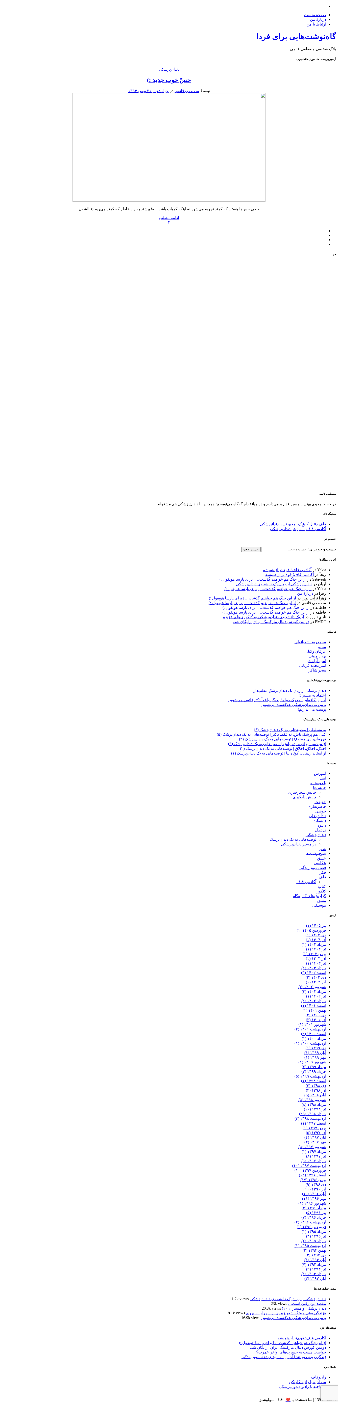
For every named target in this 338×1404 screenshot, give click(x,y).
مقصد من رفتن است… (307, 1303)
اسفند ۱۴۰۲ (313, 973)
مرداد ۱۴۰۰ (314, 1038)
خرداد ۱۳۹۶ (313, 1217)
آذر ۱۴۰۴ (316, 940)
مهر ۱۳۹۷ (315, 1142)
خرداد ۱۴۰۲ (313, 1001)
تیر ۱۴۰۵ (316, 925)
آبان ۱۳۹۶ (314, 1194)
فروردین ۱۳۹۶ (311, 1227)
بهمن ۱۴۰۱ (314, 1010)
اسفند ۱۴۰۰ (313, 1034)
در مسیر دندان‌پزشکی (298, 844)
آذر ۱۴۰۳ (316, 958)
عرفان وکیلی (315, 651)
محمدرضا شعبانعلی (310, 642)
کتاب (322, 886)
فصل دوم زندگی (312, 867)
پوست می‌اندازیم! (312, 709)
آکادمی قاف (306, 882)
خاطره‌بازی (317, 806)
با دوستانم (318, 783)
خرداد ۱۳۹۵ (313, 1241)
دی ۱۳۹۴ (316, 1255)
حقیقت (320, 802)
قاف (322, 877)
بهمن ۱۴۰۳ (314, 954)
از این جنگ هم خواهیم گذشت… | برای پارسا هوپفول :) (263, 579)
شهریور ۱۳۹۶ (312, 1203)
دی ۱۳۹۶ (316, 1184)
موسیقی (319, 905)
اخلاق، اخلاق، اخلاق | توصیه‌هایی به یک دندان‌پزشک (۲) (283, 748)
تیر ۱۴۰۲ (316, 996)
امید (323, 778)
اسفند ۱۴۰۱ (313, 1005)
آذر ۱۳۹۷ (316, 1133)
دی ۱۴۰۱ (316, 1015)
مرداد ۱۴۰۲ (314, 991)
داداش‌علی (317, 816)
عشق (321, 858)
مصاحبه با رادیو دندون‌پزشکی (302, 1386)
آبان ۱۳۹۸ (315, 1095)
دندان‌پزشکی (169, 69)
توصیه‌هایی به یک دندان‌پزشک (293, 839)
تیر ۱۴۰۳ (316, 963)
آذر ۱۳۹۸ (316, 1090)
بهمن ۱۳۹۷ (314, 1128)
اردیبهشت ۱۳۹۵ (310, 1245)
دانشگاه (320, 820)
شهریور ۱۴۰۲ (312, 987)
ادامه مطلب (169, 218)
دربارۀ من (318, 19)
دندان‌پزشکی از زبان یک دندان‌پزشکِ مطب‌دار (289, 690)
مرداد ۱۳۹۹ (314, 1067)
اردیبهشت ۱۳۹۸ (310, 1118)
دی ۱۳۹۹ (316, 1048)
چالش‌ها (319, 787)
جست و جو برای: (321, 549)
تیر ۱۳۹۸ (315, 1109)
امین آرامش (316, 661)
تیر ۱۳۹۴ (316, 1269)
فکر (323, 872)
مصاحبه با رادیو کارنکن (307, 1382)
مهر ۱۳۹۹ (315, 1057)
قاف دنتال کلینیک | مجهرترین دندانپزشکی (293, 524)
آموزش (320, 773)
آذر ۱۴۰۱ (316, 1020)
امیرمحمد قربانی (312, 665)
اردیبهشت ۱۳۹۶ (310, 1222)
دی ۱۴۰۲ (316, 977)
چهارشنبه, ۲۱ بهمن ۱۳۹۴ (148, 91)
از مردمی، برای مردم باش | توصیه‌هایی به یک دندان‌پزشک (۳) (277, 744)
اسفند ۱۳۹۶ (312, 1175)
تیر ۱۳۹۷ (316, 1156)
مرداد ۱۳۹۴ (314, 1264)
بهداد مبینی (317, 656)
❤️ (288, 1400)
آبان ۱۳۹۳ (315, 1278)
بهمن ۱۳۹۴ (314, 1250)
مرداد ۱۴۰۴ (314, 944)
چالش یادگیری (304, 797)
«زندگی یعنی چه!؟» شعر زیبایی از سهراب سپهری (286, 1313)
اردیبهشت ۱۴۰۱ (310, 1029)
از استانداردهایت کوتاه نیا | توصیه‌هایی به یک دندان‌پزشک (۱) (278, 753)
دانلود (321, 825)
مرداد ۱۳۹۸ (314, 1104)
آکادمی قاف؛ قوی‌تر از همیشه (287, 570)
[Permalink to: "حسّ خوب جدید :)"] (169, 200)
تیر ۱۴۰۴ (316, 949)
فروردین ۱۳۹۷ (310, 1170)
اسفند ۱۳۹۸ (313, 1081)
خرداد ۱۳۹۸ (312, 1114)
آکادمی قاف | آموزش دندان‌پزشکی (298, 529)
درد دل (320, 830)
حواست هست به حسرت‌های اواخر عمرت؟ (291, 1352)
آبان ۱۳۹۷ (315, 1137)
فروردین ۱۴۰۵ (311, 930)
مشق (321, 900)
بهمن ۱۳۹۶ (313, 1180)
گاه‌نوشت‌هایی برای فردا (296, 36)
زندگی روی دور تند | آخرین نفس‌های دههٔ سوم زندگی (283, 1357)
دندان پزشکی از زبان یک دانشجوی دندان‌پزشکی (274, 584)
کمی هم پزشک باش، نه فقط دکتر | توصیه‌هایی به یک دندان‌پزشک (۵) (271, 734)
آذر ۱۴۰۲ (316, 982)
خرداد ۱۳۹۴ (313, 1274)
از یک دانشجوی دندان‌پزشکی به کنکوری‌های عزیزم (263, 617)
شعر (322, 849)
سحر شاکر (317, 670)
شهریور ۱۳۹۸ (312, 1100)
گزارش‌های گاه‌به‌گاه (309, 896)
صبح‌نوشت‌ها (316, 853)
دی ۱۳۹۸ (316, 1085)
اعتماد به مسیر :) (312, 695)
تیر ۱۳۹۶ (316, 1213)
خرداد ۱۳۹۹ (313, 1071)
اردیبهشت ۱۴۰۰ (310, 1043)
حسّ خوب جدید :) (169, 80)
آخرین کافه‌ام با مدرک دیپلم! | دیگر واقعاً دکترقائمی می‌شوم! (277, 700)
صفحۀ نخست (315, 15)
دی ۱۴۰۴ (316, 935)
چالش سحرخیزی (302, 792)
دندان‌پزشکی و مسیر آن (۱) (304, 1308)
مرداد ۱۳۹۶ (314, 1208)
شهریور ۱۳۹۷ (312, 1147)
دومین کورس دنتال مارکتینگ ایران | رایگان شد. (271, 622)
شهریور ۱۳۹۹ (312, 1062)
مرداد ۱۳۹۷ (314, 1151)
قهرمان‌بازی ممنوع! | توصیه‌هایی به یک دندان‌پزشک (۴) (282, 739)
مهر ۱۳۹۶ (314, 1198)
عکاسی (320, 863)
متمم (322, 647)
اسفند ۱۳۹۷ (313, 1123)
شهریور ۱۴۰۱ (312, 1024)
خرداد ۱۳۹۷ (313, 1161)
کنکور (321, 891)
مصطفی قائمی (186, 91)
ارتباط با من (316, 24)
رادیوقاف (318, 1377)
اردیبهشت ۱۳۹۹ (310, 1076)
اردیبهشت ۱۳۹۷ (309, 1165)
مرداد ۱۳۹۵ (314, 1231)
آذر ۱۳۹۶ (315, 1189)
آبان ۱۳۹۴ (315, 1260)
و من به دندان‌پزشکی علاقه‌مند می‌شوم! (293, 704)
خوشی (320, 811)
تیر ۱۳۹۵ (316, 1236)
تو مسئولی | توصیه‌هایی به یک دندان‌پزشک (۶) (290, 730)
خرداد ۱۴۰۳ (313, 968)
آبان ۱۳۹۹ (315, 1053)
